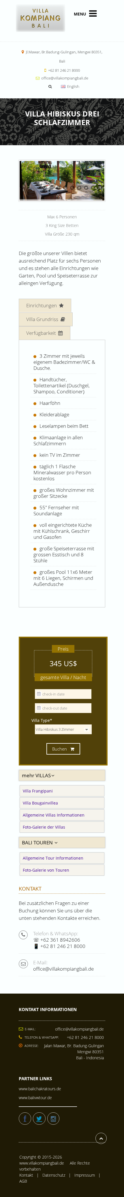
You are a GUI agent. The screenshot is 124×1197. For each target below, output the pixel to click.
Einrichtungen (42, 305)
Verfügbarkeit (41, 333)
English (72, 86)
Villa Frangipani (38, 791)
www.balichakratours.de (40, 1088)
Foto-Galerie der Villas (44, 827)
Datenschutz (53, 1175)
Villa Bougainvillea (40, 803)
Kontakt (26, 1175)
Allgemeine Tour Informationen (53, 858)
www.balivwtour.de (35, 1097)
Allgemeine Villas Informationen (53, 815)
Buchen (60, 749)
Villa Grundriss (42, 319)
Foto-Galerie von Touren (46, 870)
